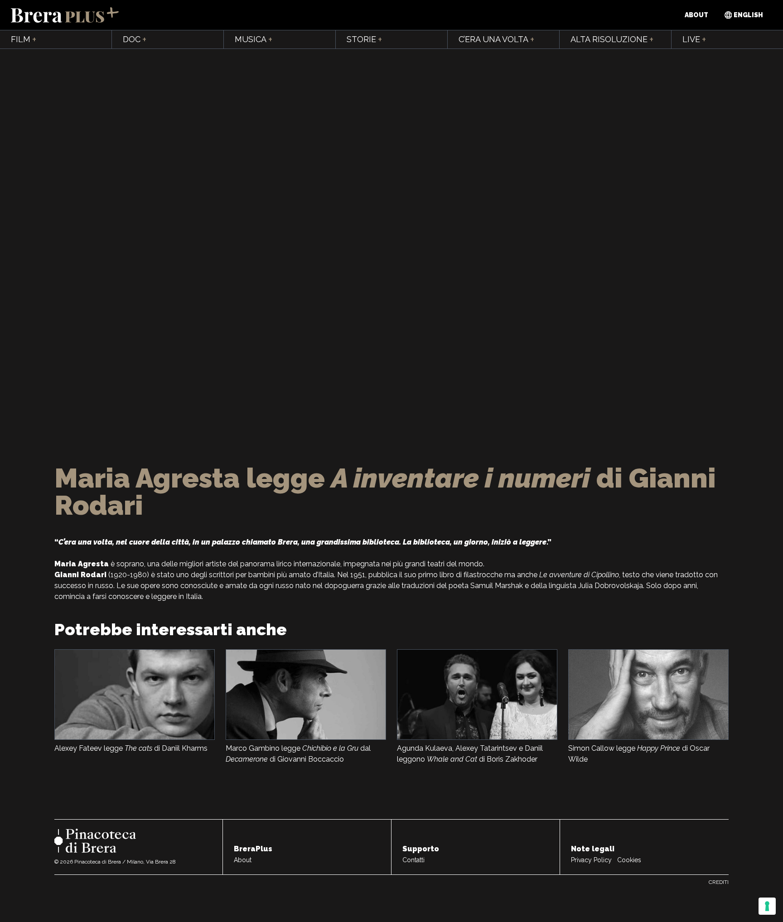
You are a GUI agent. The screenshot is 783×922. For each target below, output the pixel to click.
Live (694, 39)
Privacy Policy (591, 860)
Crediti (719, 882)
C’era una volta (496, 39)
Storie (364, 39)
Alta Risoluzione (611, 39)
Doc (134, 39)
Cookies (629, 860)
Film (23, 39)
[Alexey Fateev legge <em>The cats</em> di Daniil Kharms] (134, 694)
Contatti (413, 860)
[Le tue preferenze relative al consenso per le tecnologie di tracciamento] (767, 906)
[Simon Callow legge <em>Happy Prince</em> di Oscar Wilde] (648, 694)
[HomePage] (65, 15)
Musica (253, 39)
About (696, 15)
